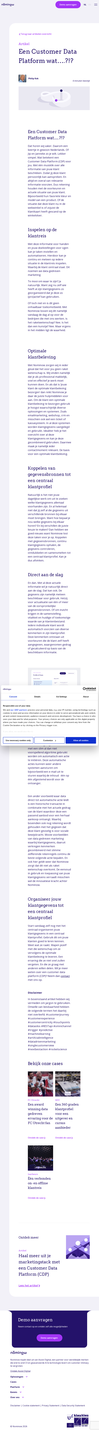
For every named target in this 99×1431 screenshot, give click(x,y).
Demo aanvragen (68, 4)
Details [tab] (37, 697)
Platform (15, 1387)
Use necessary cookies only (18, 740)
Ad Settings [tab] (61, 697)
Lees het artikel (28, 1285)
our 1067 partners (18, 710)
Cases (13, 1381)
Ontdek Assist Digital (20, 1371)
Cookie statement (31, 1405)
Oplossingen (17, 1376)
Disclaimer (15, 1405)
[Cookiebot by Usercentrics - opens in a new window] (84, 689)
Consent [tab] (13, 697)
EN (89, 4)
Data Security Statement (73, 1405)
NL (85, 4)
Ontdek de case (36, 1137)
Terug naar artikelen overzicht (36, 34)
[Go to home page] (8, 4)
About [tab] (86, 697)
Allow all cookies (80, 740)
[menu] (94, 4)
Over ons (15, 1397)
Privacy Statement (50, 1405)
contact (65, 976)
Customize (48, 740)
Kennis (14, 1392)
